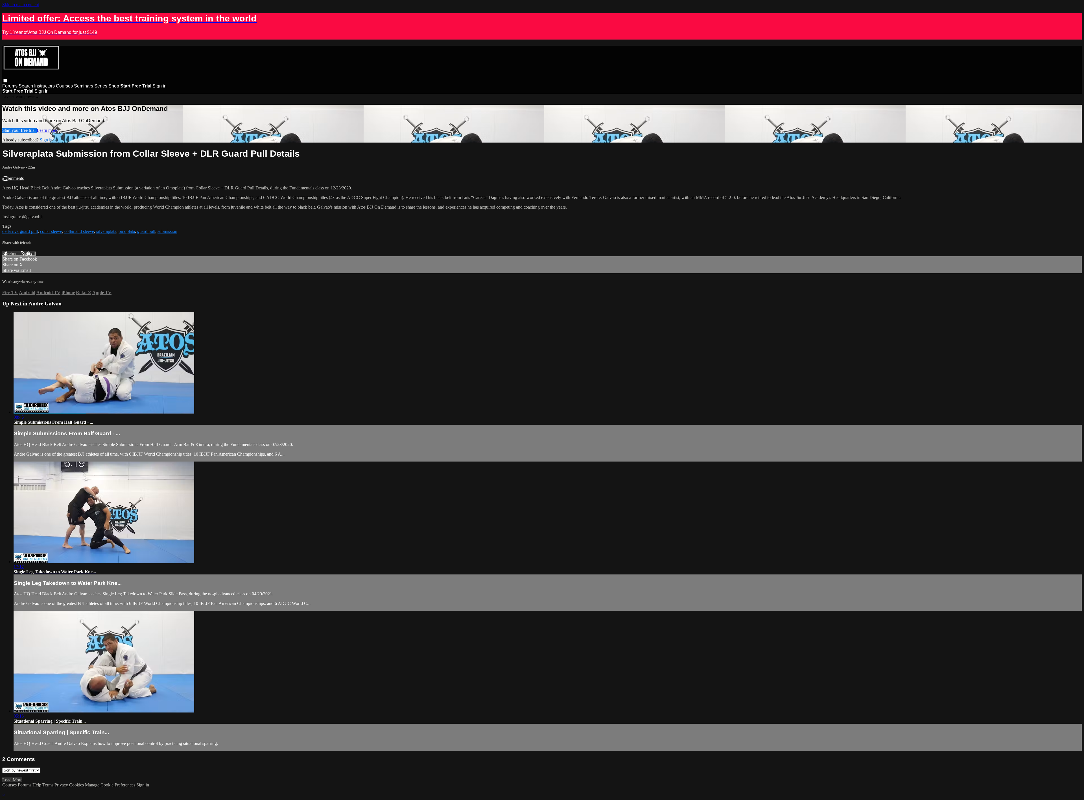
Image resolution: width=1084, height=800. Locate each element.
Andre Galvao (14, 167)
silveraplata (106, 231)
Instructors (44, 86)
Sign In (41, 91)
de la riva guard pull (20, 231)
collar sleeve (51, 231)
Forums (10, 86)
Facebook (11, 253)
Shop (113, 86)
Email (30, 253)
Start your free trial (19, 130)
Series (100, 86)
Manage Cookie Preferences (110, 784)
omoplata (127, 231)
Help (37, 784)
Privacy (61, 784)
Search (26, 86)
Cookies (77, 784)
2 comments (13, 178)
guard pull (146, 231)
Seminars (83, 86)
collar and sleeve (79, 231)
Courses (64, 86)
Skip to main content (20, 4)
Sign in (159, 86)
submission (167, 231)
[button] (5, 80)
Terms (48, 784)
